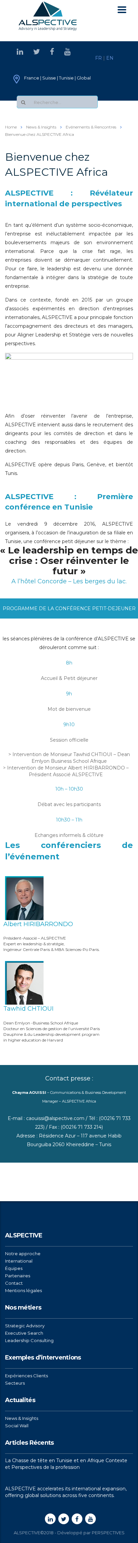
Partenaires (17, 1275)
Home (11, 126)
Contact (14, 1283)
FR (98, 58)
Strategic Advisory (25, 1325)
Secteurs (15, 1383)
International (18, 1261)
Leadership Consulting (29, 1340)
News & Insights (21, 1418)
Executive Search (24, 1333)
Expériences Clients (26, 1375)
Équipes (13, 1268)
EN (110, 58)
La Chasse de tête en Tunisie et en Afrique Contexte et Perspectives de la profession (66, 1463)
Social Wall (16, 1425)
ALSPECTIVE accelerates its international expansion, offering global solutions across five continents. (66, 1492)
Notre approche (23, 1253)
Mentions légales (23, 1290)
